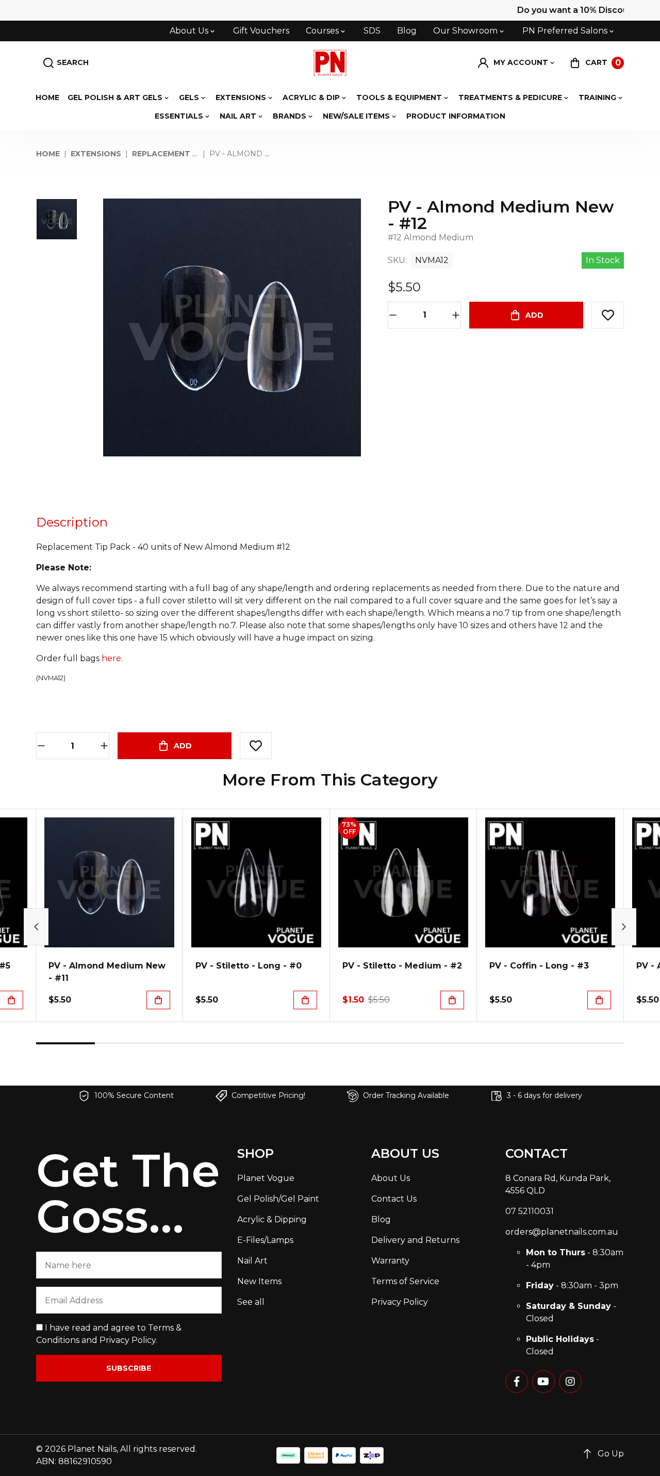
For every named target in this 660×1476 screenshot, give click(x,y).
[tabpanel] (109, 915)
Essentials (179, 116)
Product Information (455, 116)
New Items (259, 1281)
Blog (407, 31)
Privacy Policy (128, 1340)
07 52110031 (529, 1211)
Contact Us (394, 1199)
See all (251, 1302)
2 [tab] (124, 1043)
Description (72, 522)
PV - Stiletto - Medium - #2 (402, 966)
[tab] (72, 522)
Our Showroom (465, 31)
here (111, 658)
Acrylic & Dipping (272, 1219)
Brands (289, 116)
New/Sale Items (356, 116)
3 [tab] (183, 1043)
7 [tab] (418, 1043)
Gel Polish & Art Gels (115, 97)
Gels (189, 97)
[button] (517, 63)
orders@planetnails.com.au (561, 1232)
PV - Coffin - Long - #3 (539, 966)
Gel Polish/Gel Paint (278, 1199)
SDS (372, 31)
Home (47, 97)
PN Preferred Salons (564, 31)
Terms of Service (405, 1281)
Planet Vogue (265, 1178)
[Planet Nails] (330, 63)
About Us (189, 31)
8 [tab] (477, 1043)
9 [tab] (535, 1043)
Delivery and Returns (415, 1240)
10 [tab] (594, 1043)
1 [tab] (65, 1043)
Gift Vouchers (261, 31)
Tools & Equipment (399, 97)
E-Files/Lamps (265, 1240)
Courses (322, 31)
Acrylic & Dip (311, 97)
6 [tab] (359, 1043)
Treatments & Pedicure (510, 97)
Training (597, 97)
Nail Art (238, 116)
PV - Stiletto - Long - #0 (248, 966)
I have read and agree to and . (109, 1334)
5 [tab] (300, 1043)
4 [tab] (241, 1043)
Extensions (241, 97)
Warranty (390, 1261)
